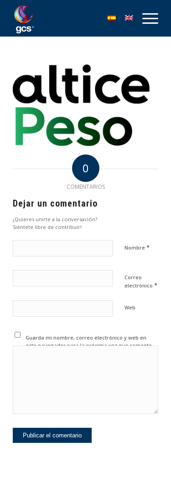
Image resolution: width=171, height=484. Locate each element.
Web (129, 307)
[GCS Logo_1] (71, 18)
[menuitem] (145, 18)
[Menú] (145, 18)
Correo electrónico (140, 281)
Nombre (137, 247)
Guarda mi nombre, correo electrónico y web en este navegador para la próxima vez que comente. (89, 341)
